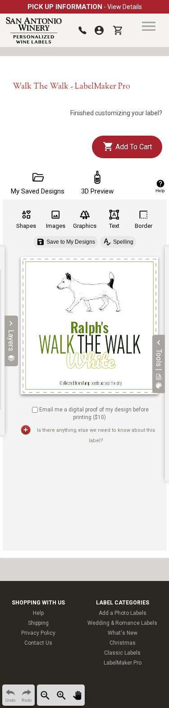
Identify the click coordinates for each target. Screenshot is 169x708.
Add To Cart (133, 146)
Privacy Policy (38, 633)
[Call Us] (82, 30)
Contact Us (38, 643)
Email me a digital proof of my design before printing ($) (94, 413)
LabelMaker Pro (123, 663)
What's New (122, 633)
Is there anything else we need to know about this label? (96, 435)
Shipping (38, 623)
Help (38, 613)
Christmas (123, 643)
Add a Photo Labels (122, 613)
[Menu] (148, 26)
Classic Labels (122, 653)
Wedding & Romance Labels (122, 623)
